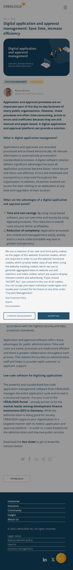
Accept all (53, 315)
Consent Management (19, 315)
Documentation (12, 306)
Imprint (8, 301)
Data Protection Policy (15, 297)
